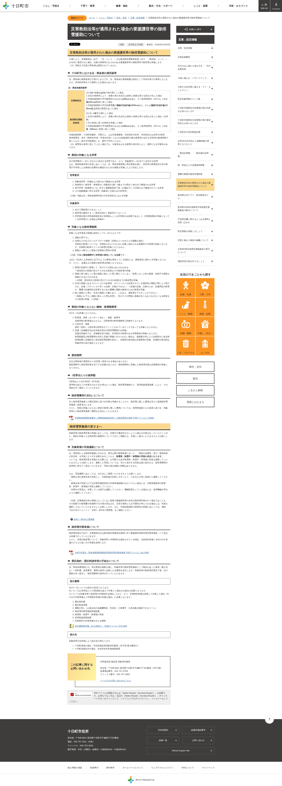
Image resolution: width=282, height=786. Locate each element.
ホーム (92, 18)
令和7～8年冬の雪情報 (83, 519)
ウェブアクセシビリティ (162, 767)
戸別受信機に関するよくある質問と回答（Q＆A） (194, 221)
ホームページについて (132, 767)
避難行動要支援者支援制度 (190, 174)
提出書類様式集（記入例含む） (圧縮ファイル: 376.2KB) (101, 626)
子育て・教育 (88, 6)
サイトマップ (208, 767)
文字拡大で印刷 (135, 44)
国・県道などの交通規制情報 (191, 165)
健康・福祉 (122, 6)
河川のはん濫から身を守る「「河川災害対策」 (194, 67)
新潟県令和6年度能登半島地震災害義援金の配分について (194, 209)
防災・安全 (121, 18)
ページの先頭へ (269, 719)
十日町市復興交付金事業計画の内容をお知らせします (194, 109)
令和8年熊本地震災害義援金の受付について (194, 250)
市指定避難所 (184, 57)
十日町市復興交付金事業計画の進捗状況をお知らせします (194, 121)
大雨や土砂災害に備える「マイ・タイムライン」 (194, 88)
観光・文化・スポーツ (160, 6)
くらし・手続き (51, 6)
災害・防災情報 (137, 18)
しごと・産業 (201, 6)
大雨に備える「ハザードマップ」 (193, 78)
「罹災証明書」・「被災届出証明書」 (193, 154)
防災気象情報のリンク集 (189, 99)
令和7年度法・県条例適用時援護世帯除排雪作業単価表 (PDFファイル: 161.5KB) (112, 552)
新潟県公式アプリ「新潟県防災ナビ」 (193, 196)
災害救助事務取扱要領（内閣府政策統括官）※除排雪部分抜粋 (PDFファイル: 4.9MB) (114, 418)
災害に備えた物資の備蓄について (193, 240)
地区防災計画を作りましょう (191, 261)
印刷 (122, 44)
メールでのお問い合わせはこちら (115, 680)
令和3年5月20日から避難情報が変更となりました (193, 142)
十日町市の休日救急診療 (189, 132)
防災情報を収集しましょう (190, 231)
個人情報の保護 (75, 767)
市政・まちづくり (238, 6)
